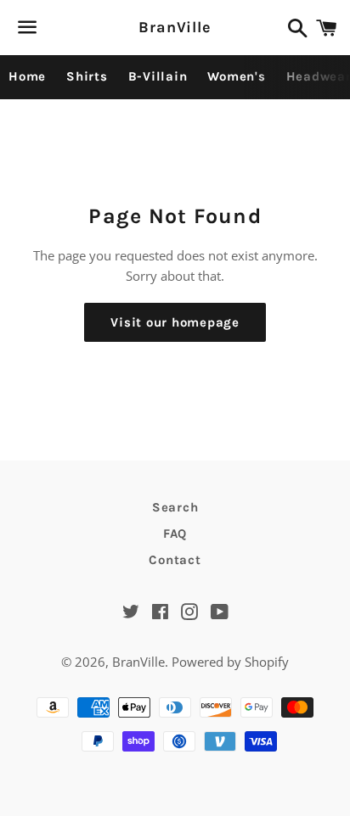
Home (27, 76)
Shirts (87, 76)
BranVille (175, 27)
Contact (174, 559)
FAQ (175, 533)
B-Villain (158, 76)
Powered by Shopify (230, 661)
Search (175, 507)
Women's (236, 76)
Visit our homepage (175, 322)
